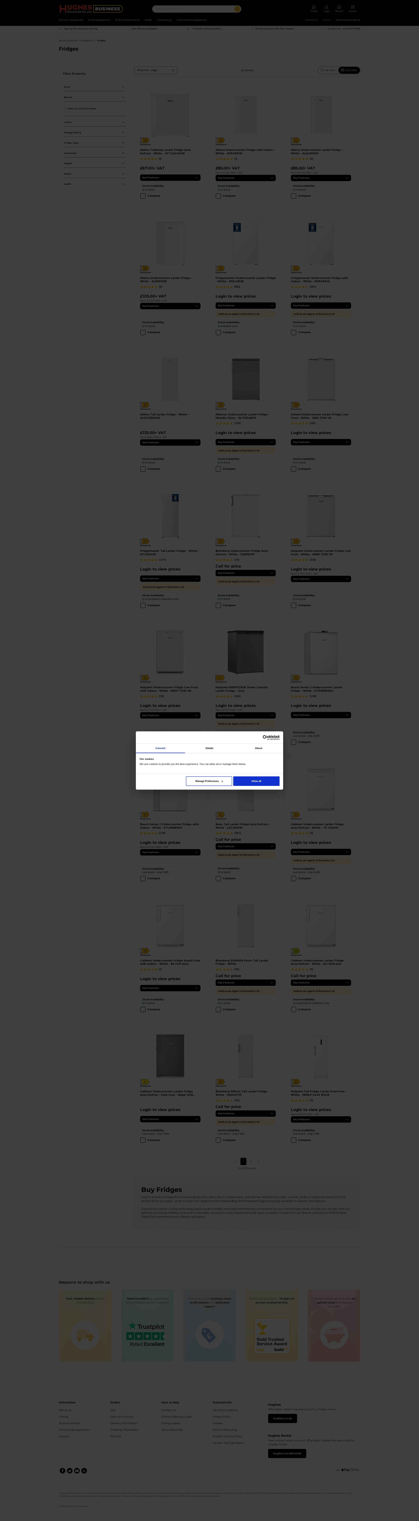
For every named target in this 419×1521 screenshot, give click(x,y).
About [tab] (258, 748)
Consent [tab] (160, 748)
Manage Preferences (207, 781)
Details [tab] (210, 748)
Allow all (256, 781)
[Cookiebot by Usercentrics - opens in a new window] (265, 737)
